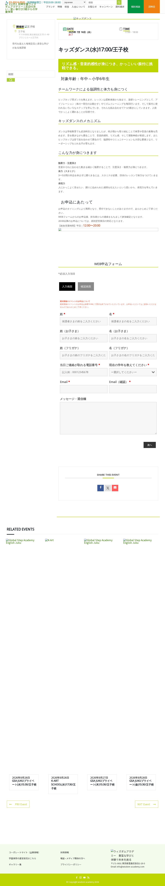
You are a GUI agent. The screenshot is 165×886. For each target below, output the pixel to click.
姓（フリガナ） (70, 348)
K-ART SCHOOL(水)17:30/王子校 (63, 784)
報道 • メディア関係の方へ (72, 858)
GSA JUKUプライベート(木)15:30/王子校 (102, 782)
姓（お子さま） (70, 331)
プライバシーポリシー (70, 864)
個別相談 (135, 6)
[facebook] (76, 877)
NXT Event (143, 804)
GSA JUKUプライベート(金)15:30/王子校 (141, 782)
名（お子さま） (119, 331)
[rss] (88, 877)
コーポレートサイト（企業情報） (24, 852)
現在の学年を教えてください (129, 365)
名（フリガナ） (119, 348)
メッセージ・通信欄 (73, 399)
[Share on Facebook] (100, 488)
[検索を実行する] (119, 2)
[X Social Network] (108, 488)
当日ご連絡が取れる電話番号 (80, 365)
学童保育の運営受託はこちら (22, 858)
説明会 (151, 6)
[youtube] (84, 877)
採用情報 (64, 852)
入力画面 (67, 286)
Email (65, 382)
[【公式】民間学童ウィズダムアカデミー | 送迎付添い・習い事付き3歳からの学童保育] (21, 7)
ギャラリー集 (15, 864)
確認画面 (86, 286)
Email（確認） (120, 382)
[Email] (115, 488)
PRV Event (21, 804)
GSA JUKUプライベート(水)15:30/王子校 (24, 782)
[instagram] (80, 877)
